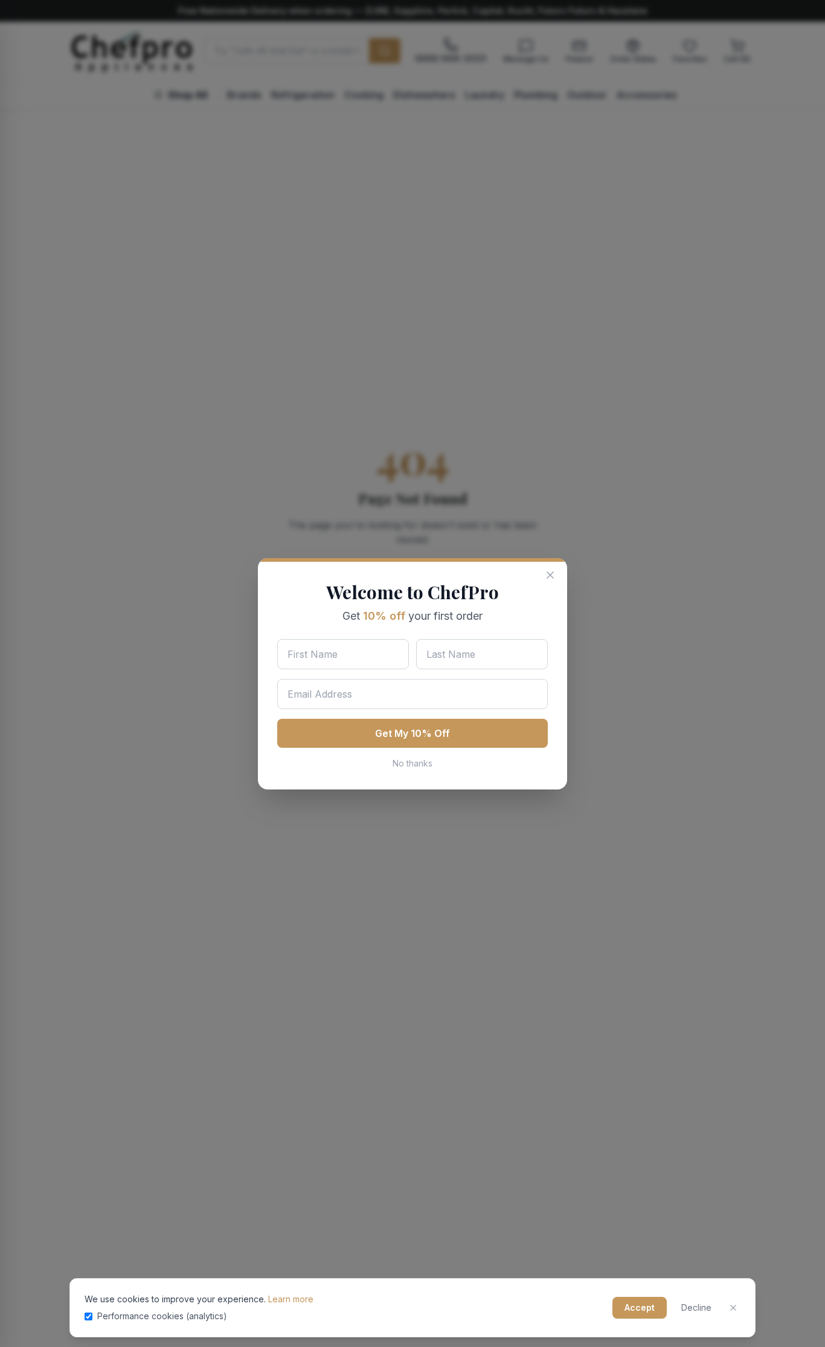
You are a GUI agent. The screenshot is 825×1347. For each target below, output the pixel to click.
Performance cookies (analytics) (162, 1316)
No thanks (412, 763)
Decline (696, 1307)
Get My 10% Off (412, 733)
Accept (639, 1307)
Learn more (290, 1299)
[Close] (733, 1307)
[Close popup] (550, 575)
